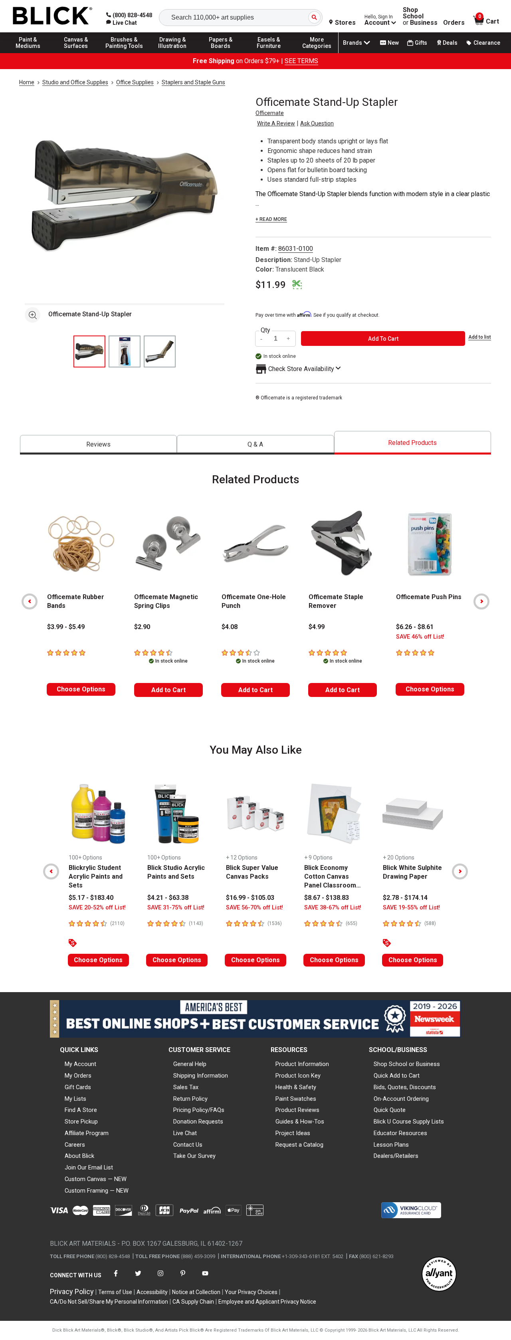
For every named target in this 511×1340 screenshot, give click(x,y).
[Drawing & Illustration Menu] (172, 53)
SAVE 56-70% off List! (254, 907)
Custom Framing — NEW (97, 1190)
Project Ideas (292, 1133)
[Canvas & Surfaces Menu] (76, 53)
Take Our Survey (194, 1155)
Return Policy (190, 1098)
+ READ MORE (271, 219)
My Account (80, 1064)
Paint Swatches (295, 1098)
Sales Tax (185, 1087)
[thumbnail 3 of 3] (160, 351)
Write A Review (276, 123)
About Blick (79, 1155)
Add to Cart (168, 690)
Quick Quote (390, 1110)
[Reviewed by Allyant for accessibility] (439, 1274)
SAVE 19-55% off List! (411, 907)
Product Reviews (297, 1110)
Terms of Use (115, 1292)
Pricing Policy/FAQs (198, 1110)
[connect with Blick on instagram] (160, 1278)
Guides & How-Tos (299, 1121)
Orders (454, 23)
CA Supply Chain (193, 1301)
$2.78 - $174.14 (405, 897)
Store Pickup (81, 1121)
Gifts (421, 43)
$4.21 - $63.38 (167, 897)
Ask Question (317, 123)
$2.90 (142, 627)
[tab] (98, 445)
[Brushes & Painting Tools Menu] (124, 53)
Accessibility (152, 1292)
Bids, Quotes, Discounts (405, 1087)
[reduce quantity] (262, 338)
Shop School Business (420, 16)
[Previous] (30, 601)
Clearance (486, 43)
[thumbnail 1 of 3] (89, 351)
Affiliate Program (87, 1133)
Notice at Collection (196, 1292)
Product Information (302, 1064)
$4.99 (317, 627)
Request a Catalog (299, 1144)
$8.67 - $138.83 (326, 897)
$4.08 (230, 627)
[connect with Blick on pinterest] (183, 1278)
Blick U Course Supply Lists (409, 1121)
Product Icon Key (298, 1075)
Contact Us (187, 1144)
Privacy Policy (72, 1291)
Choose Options (81, 689)
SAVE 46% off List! (420, 636)
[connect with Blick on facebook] (116, 1278)
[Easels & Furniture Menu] (268, 53)
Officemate (270, 113)
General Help (189, 1064)
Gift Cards (78, 1087)
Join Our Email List (89, 1167)
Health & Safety (295, 1087)
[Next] (481, 601)
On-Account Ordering (401, 1098)
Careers (75, 1144)
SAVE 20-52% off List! (97, 907)
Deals (450, 43)
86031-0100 (295, 248)
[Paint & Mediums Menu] (28, 53)
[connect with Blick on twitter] (138, 1278)
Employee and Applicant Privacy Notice (267, 1301)
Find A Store (81, 1110)
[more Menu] (317, 53)
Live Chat (185, 1133)
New (393, 43)
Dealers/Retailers (396, 1155)
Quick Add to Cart (397, 1075)
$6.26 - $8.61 (415, 627)
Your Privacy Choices (251, 1292)
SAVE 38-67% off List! (332, 907)
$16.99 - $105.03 (250, 897)
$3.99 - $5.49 (66, 627)
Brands (352, 43)
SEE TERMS (301, 61)
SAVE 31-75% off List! (175, 907)
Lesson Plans (391, 1144)
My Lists (75, 1098)
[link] (121, 23)
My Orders (78, 1075)
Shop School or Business (407, 1064)
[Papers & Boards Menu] (221, 53)
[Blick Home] (53, 16)
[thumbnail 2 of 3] (125, 351)
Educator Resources (400, 1133)
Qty (265, 330)
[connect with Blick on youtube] (205, 1278)
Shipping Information (200, 1075)
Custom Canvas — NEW (96, 1179)
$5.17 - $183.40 (91, 897)
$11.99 (271, 284)
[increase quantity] (289, 338)
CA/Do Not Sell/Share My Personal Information (109, 1301)
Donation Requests (198, 1121)
